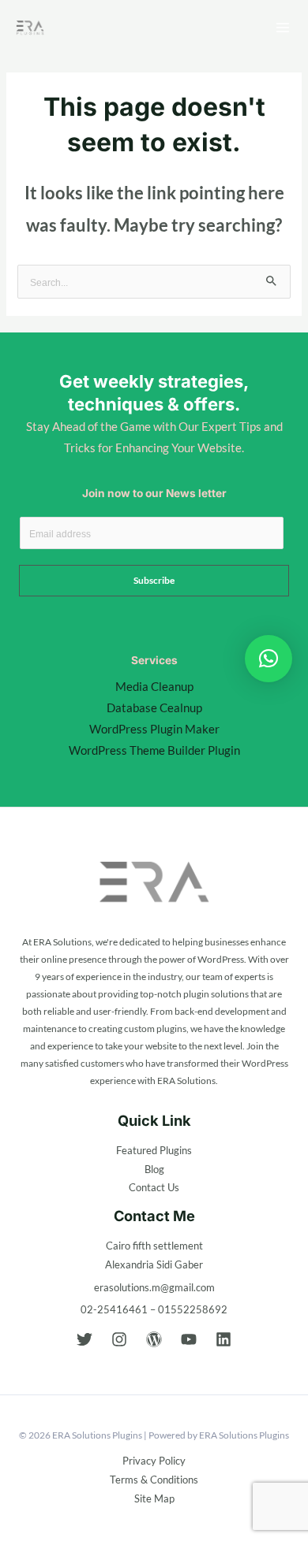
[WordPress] (154, 1339)
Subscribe (154, 580)
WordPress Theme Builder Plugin (154, 750)
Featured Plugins (154, 1150)
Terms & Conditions (154, 1479)
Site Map (154, 1498)
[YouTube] (189, 1339)
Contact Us (154, 1187)
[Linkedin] (223, 1339)
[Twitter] (84, 1339)
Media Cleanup (154, 686)
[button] (268, 658)
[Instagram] (119, 1339)
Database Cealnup (154, 708)
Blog (154, 1169)
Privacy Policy (154, 1460)
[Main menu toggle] (283, 27)
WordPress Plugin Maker (154, 729)
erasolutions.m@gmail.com (154, 1287)
